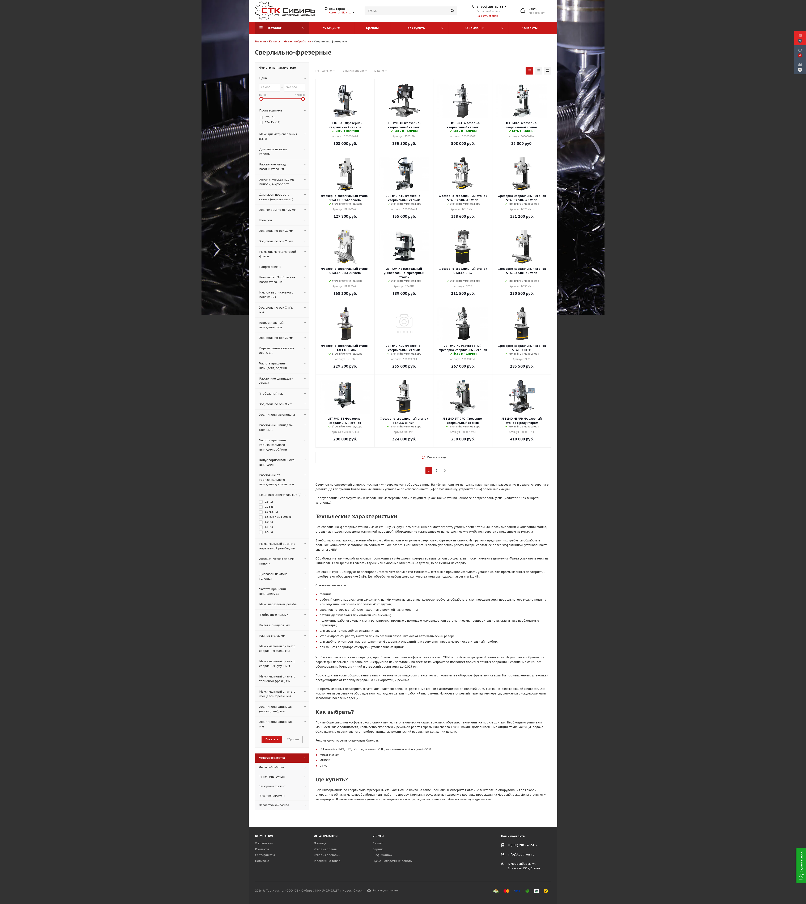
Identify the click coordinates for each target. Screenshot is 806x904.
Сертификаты (265, 855)
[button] (801, 865)
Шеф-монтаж (382, 855)
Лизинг (378, 843)
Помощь (320, 843)
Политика (262, 861)
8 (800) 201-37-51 (490, 7)
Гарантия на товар (327, 861)
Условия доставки (327, 855)
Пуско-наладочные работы (392, 861)
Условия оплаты (325, 849)
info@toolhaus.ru (521, 854)
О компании (264, 843)
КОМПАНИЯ (264, 836)
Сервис (378, 849)
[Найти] (452, 11)
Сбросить (293, 739)
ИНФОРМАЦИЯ (326, 836)
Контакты (262, 849)
